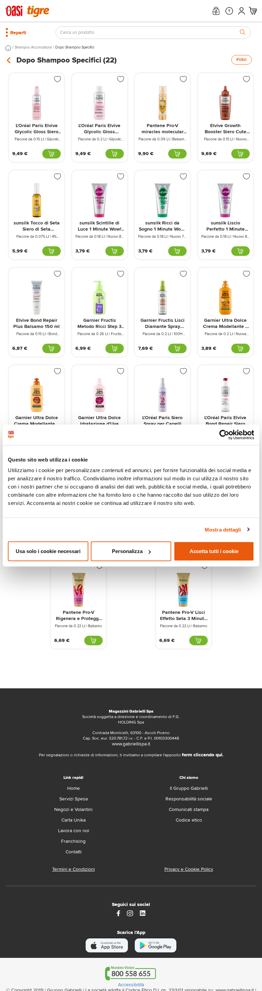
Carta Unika (73, 820)
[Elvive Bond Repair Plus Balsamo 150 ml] (36, 298)
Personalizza (127, 551)
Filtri (241, 60)
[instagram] (129, 913)
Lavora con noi (73, 831)
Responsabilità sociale (188, 799)
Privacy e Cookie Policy (188, 869)
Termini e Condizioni (73, 869)
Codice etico (189, 820)
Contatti (74, 852)
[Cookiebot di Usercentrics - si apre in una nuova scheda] (224, 434)
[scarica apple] (107, 945)
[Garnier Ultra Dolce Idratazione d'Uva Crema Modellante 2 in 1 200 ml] (99, 395)
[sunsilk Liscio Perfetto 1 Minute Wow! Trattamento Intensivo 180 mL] (225, 200)
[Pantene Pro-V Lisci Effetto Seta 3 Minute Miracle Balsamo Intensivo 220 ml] (183, 590)
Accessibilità (131, 985)
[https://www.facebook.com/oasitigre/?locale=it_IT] (118, 913)
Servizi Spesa (73, 799)
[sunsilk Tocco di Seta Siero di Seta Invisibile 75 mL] (36, 200)
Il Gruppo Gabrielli (189, 788)
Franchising (73, 841)
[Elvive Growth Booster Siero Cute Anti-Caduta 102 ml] (225, 103)
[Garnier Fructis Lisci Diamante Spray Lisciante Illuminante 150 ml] (162, 298)
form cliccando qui (202, 755)
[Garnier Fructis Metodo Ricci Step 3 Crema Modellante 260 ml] (99, 298)
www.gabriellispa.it (131, 744)
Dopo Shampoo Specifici (74, 47)
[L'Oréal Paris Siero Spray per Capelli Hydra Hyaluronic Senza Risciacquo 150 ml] (162, 395)
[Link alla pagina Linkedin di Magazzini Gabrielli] (142, 913)
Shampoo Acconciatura (33, 47)
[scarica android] (155, 945)
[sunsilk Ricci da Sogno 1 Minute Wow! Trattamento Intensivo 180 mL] (162, 200)
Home (73, 788)
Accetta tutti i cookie (214, 551)
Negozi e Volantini (73, 809)
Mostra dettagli (223, 529)
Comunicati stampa (188, 809)
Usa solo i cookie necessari (48, 551)
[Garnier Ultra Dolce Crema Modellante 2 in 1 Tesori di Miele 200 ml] (36, 395)
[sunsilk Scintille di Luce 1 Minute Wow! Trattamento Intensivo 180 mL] (99, 200)
